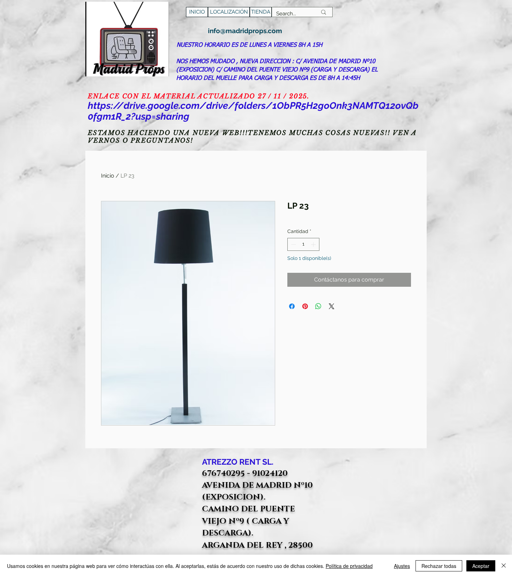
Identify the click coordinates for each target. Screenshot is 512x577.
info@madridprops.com (245, 31)
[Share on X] (331, 306)
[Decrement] (292, 244)
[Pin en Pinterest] (305, 306)
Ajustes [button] (402, 565)
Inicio (107, 175)
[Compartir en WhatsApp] (318, 306)
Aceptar (480, 565)
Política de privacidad (349, 565)
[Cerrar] (503, 565)
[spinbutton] (303, 244)
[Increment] (314, 244)
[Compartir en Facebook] (292, 306)
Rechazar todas (438, 565)
